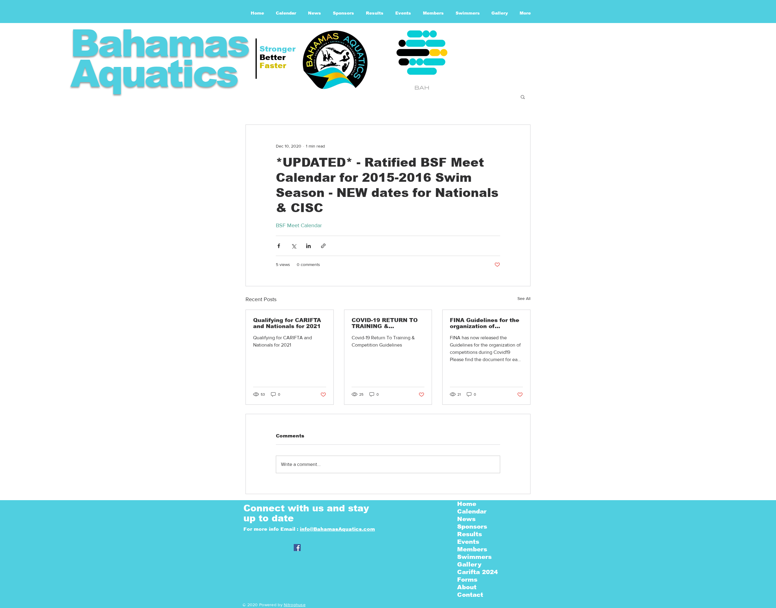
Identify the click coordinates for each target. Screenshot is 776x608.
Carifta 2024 (477, 572)
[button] (523, 96)
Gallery (469, 564)
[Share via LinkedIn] (308, 246)
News (466, 519)
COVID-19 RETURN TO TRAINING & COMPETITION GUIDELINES (385, 323)
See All (523, 298)
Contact (470, 594)
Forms (467, 579)
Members (472, 549)
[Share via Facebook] (279, 246)
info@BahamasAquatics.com (337, 529)
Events (468, 541)
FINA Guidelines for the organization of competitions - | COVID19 (484, 323)
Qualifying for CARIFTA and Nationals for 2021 (287, 323)
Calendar (472, 511)
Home (466, 503)
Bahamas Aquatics (159, 58)
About (467, 587)
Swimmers (474, 556)
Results (469, 534)
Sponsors (472, 526)
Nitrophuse (295, 604)
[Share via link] (323, 246)
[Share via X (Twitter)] (293, 246)
